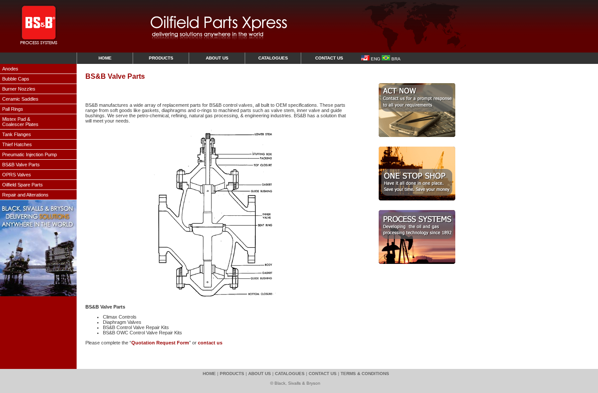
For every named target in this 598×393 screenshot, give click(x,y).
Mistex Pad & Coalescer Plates (20, 121)
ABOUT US (217, 58)
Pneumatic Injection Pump (29, 154)
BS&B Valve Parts (21, 164)
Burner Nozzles (18, 88)
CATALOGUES (273, 58)
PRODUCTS (161, 58)
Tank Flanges (16, 134)
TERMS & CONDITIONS (365, 373)
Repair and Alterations (25, 194)
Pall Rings (12, 109)
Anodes (10, 68)
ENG (374, 58)
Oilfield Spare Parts (22, 184)
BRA (395, 58)
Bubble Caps (15, 78)
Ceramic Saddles (20, 99)
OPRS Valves (16, 174)
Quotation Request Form (160, 342)
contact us (210, 342)
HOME (105, 58)
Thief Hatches (17, 144)
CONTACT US (329, 58)
